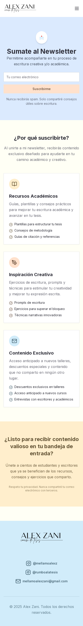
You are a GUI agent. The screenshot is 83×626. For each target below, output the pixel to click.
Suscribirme (42, 89)
